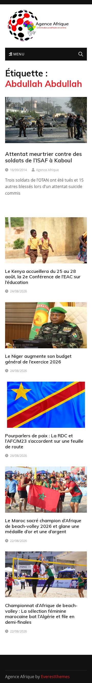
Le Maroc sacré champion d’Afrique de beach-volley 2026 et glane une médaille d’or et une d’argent (43, 526)
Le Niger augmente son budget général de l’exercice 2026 (38, 359)
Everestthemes (55, 676)
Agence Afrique (47, 169)
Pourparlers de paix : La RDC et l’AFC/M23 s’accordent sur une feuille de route (44, 441)
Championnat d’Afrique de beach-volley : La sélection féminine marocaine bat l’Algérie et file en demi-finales (41, 613)
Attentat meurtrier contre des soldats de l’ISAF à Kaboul (43, 157)
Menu (18, 54)
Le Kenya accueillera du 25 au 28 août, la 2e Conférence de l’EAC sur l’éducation (42, 276)
